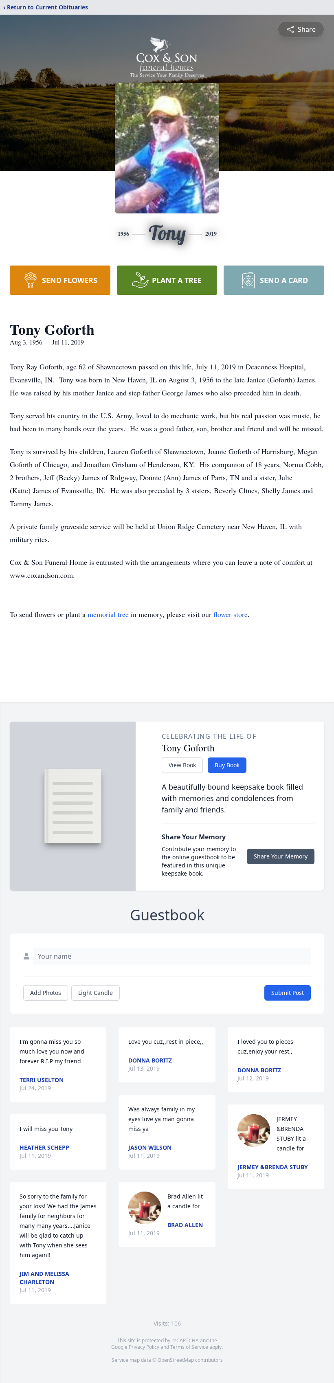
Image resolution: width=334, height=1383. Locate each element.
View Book (182, 765)
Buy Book (227, 765)
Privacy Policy (144, 1346)
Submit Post (287, 993)
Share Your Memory (281, 856)
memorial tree (108, 614)
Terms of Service (189, 1346)
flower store (230, 614)
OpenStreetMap (176, 1360)
